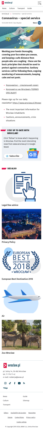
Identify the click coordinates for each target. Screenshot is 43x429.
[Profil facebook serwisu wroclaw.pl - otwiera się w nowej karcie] (15, 383)
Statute (10, 417)
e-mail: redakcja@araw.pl (13, 377)
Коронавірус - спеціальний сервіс (22, 85)
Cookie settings (22, 422)
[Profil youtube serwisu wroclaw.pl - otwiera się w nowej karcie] (19, 383)
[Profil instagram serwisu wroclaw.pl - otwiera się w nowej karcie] (5, 383)
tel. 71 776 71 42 (9, 374)
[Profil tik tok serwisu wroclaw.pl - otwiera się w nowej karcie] (10, 383)
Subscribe (16, 156)
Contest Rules (19, 417)
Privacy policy (30, 417)
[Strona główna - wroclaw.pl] (7, 2)
